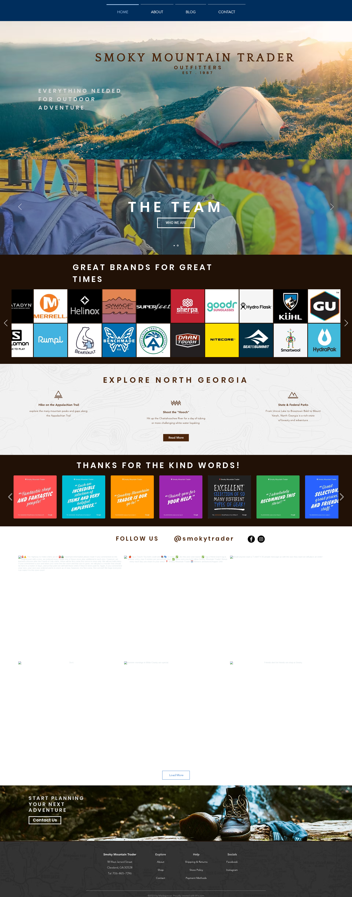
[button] (196, 878)
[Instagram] (261, 539)
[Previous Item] (6, 323)
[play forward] (342, 497)
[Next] (332, 207)
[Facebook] (251, 539)
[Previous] (20, 207)
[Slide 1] (174, 245)
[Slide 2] (178, 245)
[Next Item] (346, 323)
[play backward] (10, 497)
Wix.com (199, 895)
